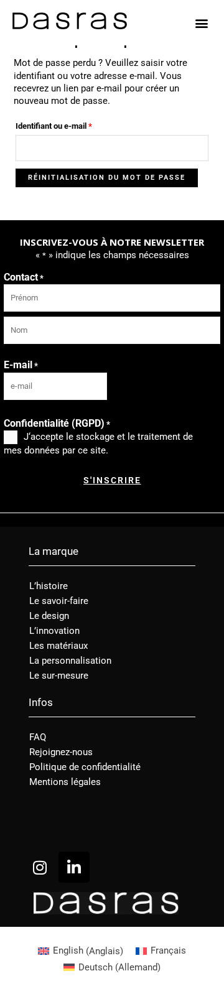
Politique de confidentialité (85, 767)
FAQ (37, 737)
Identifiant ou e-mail (73, 124)
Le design (49, 615)
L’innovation (54, 630)
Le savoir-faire (58, 600)
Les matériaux (58, 645)
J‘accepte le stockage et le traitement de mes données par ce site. (98, 443)
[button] (201, 22)
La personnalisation (70, 660)
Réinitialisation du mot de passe (106, 178)
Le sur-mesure (58, 675)
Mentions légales (65, 782)
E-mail (21, 365)
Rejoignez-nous (61, 752)
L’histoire (48, 586)
